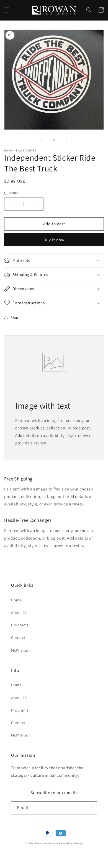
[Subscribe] (90, 807)
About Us (19, 612)
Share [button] (16, 317)
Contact (18, 637)
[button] (7, 10)
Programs (20, 624)
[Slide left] (42, 140)
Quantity (11, 193)
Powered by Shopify (71, 843)
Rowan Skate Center (46, 843)
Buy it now (54, 239)
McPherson (21, 650)
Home (16, 600)
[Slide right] (66, 140)
